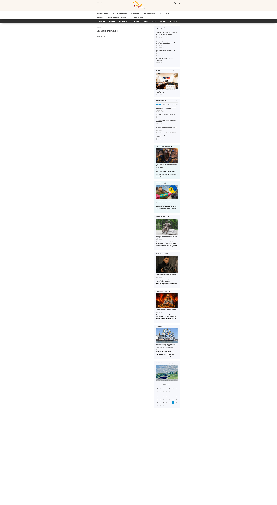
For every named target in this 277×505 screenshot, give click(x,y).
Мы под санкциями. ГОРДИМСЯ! (117, 17)
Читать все (174, 28)
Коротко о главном (102, 13)
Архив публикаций (173, 363)
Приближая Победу (149, 13)
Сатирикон (100, 17)
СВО (160, 13)
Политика (102, 21)
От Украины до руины (137, 17)
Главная (99, 27)
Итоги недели (135, 13)
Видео (168, 13)
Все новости (173, 21)
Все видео (175, 70)
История (136, 21)
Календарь (163, 21)
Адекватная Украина (124, 21)
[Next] (178, 21)
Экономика (112, 21)
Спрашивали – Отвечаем (120, 13)
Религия (154, 21)
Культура (145, 21)
